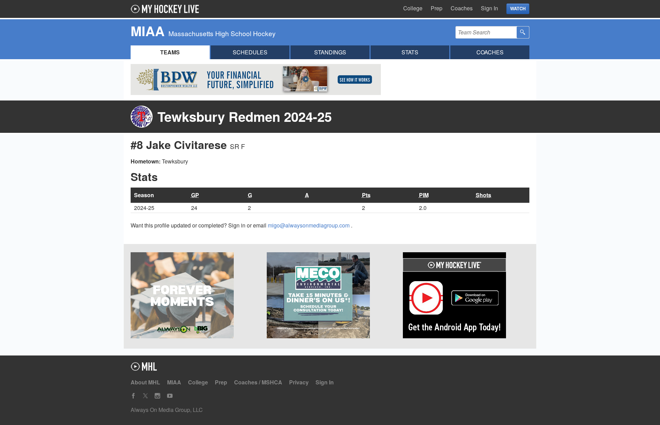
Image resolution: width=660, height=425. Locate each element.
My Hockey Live (167, 9)
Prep (436, 8)
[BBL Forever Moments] (194, 296)
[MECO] (330, 296)
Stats (410, 52)
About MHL (145, 382)
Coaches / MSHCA (258, 382)
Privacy (299, 382)
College (412, 8)
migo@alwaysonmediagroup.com (309, 225)
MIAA (174, 382)
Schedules (250, 52)
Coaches (462, 8)
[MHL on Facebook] (133, 396)
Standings (330, 52)
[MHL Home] (144, 368)
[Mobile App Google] (466, 296)
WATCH (518, 9)
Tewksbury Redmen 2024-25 (244, 116)
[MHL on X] (145, 396)
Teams (170, 52)
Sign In (489, 8)
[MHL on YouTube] (170, 396)
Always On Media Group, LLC (167, 410)
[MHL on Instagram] (157, 396)
